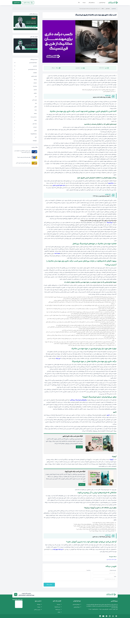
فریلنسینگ (109, 223)
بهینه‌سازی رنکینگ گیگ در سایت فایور (101, 537)
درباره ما (84, 2)
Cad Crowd (57, 253)
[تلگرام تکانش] (106, 616)
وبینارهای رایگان (91, 2)
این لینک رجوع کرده (58, 549)
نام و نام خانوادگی (112, 570)
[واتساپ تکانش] (113, 616)
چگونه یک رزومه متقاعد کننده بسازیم (102, 97)
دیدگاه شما (88, 570)
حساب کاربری (17, 2)
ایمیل (115, 576)
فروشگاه (38, 604)
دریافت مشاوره (26, 2)
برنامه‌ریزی (111, 183)
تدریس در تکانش (37, 609)
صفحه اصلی (108, 8)
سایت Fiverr (58, 609)
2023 (94, 196)
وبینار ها (58, 604)
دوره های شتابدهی (76, 604)
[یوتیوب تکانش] (103, 616)
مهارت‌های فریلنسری (111, 559)
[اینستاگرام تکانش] (109, 616)
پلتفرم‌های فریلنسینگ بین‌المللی (78, 400)
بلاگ (79, 2)
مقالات (102, 8)
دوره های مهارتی (77, 607)
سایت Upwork (57, 607)
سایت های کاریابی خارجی (59, 185)
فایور (108, 415)
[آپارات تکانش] (116, 616)
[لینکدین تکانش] (100, 616)
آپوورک (111, 459)
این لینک (58, 358)
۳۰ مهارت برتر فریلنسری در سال (103, 196)
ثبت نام (79, 447)
